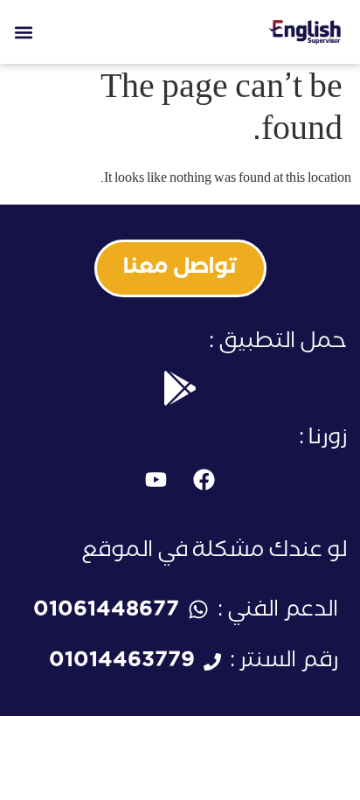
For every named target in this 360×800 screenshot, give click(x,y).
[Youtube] (156, 480)
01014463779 (122, 663)
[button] (23, 31)
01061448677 (106, 612)
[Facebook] (204, 480)
